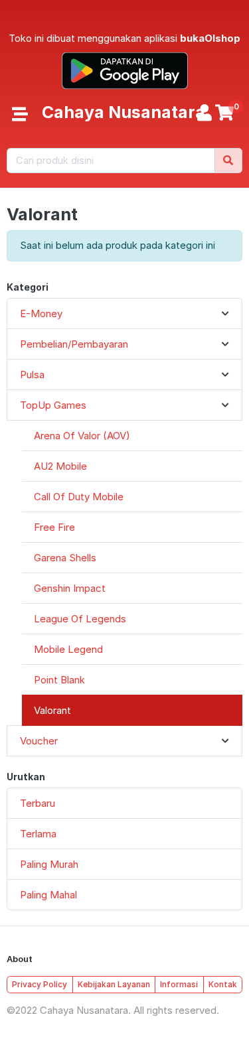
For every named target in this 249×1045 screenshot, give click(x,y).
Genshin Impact (70, 588)
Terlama (38, 833)
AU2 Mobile (60, 466)
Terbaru (37, 803)
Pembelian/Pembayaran (74, 344)
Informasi (179, 984)
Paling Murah (49, 864)
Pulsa (32, 374)
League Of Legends (80, 618)
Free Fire (54, 527)
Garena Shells (65, 557)
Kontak (222, 984)
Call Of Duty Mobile (79, 496)
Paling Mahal (48, 894)
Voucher (39, 740)
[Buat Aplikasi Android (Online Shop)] (125, 69)
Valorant (52, 710)
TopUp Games (53, 405)
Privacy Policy (39, 984)
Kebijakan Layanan (114, 984)
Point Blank (59, 679)
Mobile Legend (68, 649)
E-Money (41, 313)
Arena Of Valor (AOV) (82, 435)
